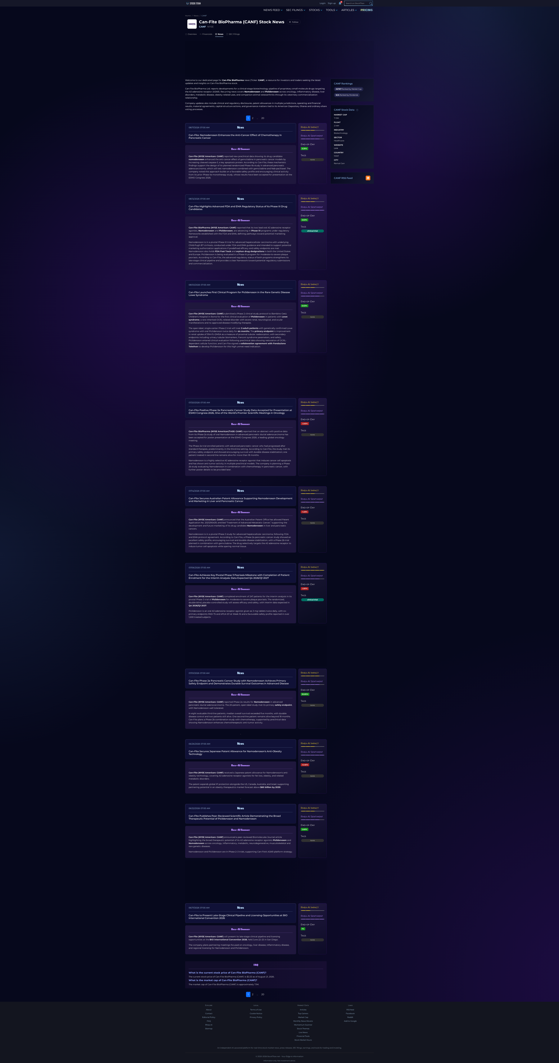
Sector (338, 138)
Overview (192, 34)
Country (339, 153)
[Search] (371, 3)
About (209, 1010)
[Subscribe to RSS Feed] (368, 178)
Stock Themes (303, 1028)
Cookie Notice (256, 1013)
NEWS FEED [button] (271, 10)
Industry (339, 130)
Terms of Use (256, 1010)
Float (337, 122)
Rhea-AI (208, 1025)
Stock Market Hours (303, 1040)
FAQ (209, 1021)
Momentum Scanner (303, 1025)
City (336, 160)
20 (262, 118)
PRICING (367, 10)
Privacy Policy (256, 1017)
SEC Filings (234, 34)
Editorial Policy (208, 1017)
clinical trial (312, 231)
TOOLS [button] (330, 10)
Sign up (332, 3)
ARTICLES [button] (347, 10)
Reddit (350, 1017)
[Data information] (357, 110)
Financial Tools (303, 1036)
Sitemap (208, 1028)
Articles (303, 1010)
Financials (207, 34)
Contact (208, 1013)
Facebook (350, 1013)
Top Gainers (303, 1013)
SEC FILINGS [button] (294, 10)
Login (323, 3)
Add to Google (350, 1021)
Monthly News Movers (303, 1021)
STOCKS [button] (314, 10)
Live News (303, 1032)
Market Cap (340, 115)
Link (336, 148)
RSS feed (350, 1010)
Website (338, 145)
